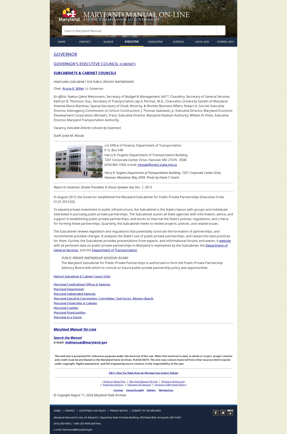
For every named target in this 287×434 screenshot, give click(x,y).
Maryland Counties (66, 308)
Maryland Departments (69, 289)
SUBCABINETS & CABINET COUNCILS (85, 73)
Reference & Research (173, 381)
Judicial (178, 41)
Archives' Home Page (114, 381)
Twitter (223, 413)
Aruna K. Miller (73, 88)
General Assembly (135, 390)
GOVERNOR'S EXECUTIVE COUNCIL (95, 63)
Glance (108, 41)
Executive (132, 41)
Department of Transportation (114, 250)
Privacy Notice (119, 411)
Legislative (155, 41)
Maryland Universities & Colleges (75, 303)
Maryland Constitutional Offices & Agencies (82, 284)
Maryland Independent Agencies (75, 294)
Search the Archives (113, 384)
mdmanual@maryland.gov (86, 342)
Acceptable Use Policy (92, 411)
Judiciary (151, 390)
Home (57, 411)
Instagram (230, 413)
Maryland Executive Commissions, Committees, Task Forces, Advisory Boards (103, 298)
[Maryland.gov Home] (70, 16)
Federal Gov (225, 41)
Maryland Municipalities (70, 312)
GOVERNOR (65, 54)
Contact (85, 41)
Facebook (216, 413)
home (61, 41)
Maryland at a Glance (68, 317)
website (225, 241)
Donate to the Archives (146, 411)
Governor (118, 390)
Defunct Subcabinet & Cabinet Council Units (82, 276)
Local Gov (202, 41)
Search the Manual (68, 338)
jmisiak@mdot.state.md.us (157, 165)
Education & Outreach (139, 384)
